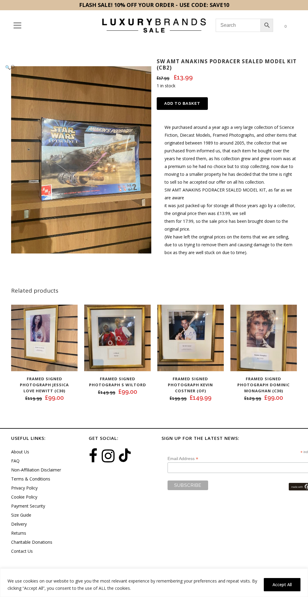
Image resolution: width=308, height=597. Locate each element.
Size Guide (21, 515)
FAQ (15, 461)
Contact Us (22, 551)
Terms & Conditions (30, 479)
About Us (20, 452)
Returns (18, 533)
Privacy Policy (24, 488)
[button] (75, 67)
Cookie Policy (24, 497)
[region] (154, 582)
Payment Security (28, 506)
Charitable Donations (31, 542)
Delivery (19, 524)
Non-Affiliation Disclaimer (36, 470)
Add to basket (182, 103)
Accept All (282, 584)
